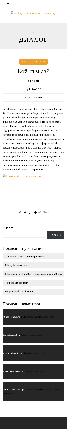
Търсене (8, 227)
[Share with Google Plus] (30, 212)
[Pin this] (35, 212)
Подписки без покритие (19, 291)
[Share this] (20, 212)
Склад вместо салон (17, 265)
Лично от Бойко (33, 61)
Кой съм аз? (33, 71)
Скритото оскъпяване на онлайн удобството (33, 273)
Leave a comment (33, 97)
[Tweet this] (25, 212)
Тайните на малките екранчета (24, 256)
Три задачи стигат (16, 282)
